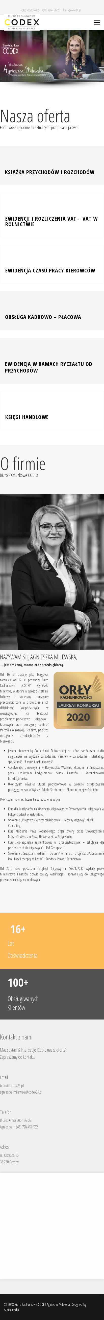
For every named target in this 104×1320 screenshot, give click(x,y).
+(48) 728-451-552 (51, 10)
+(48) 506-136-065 (30, 10)
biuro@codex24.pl (72, 10)
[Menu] (97, 22)
